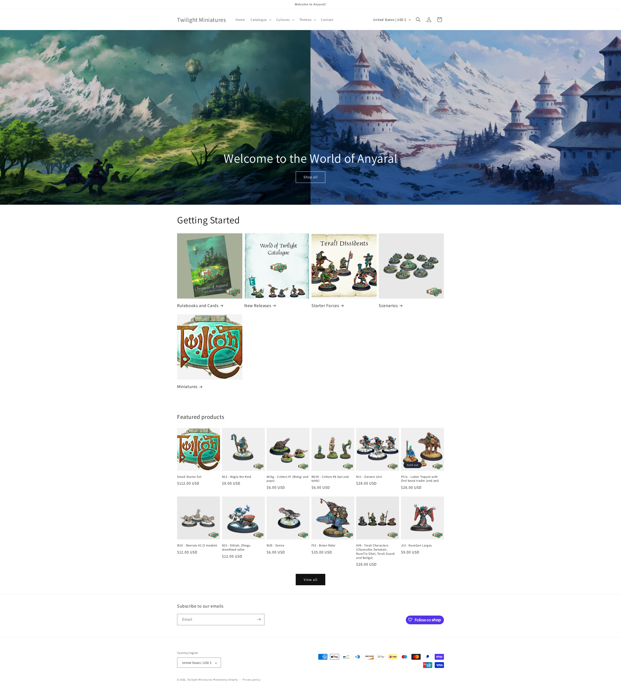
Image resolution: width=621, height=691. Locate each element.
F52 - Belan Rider (323, 545)
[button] (260, 20)
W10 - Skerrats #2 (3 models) (197, 545)
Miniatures (187, 386)
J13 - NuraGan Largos (416, 545)
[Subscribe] (258, 619)
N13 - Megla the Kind (236, 477)
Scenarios (388, 305)
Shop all (310, 177)
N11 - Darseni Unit (369, 477)
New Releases (257, 305)
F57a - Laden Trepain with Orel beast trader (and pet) (420, 479)
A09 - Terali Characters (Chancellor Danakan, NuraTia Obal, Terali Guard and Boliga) (375, 552)
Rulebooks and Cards (197, 305)
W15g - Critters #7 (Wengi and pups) (287, 479)
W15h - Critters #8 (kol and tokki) (330, 479)
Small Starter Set (189, 477)
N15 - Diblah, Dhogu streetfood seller (236, 548)
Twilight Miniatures (199, 680)
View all (311, 579)
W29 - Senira (275, 545)
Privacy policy (252, 679)
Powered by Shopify (225, 680)
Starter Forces (325, 305)
